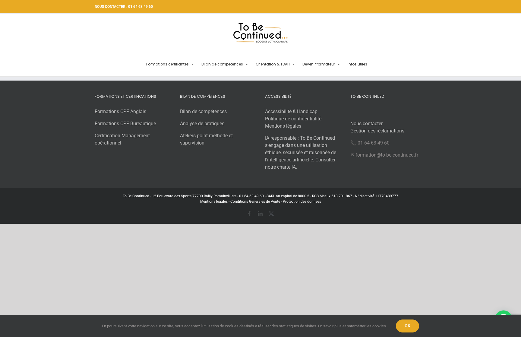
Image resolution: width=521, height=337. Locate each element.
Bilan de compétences (203, 111)
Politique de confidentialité (293, 119)
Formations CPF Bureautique (125, 123)
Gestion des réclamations (377, 131)
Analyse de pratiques (202, 123)
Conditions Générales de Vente (254, 201)
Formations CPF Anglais (120, 111)
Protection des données (302, 201)
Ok (407, 325)
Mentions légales (283, 126)
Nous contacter (366, 123)
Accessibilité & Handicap (291, 111)
